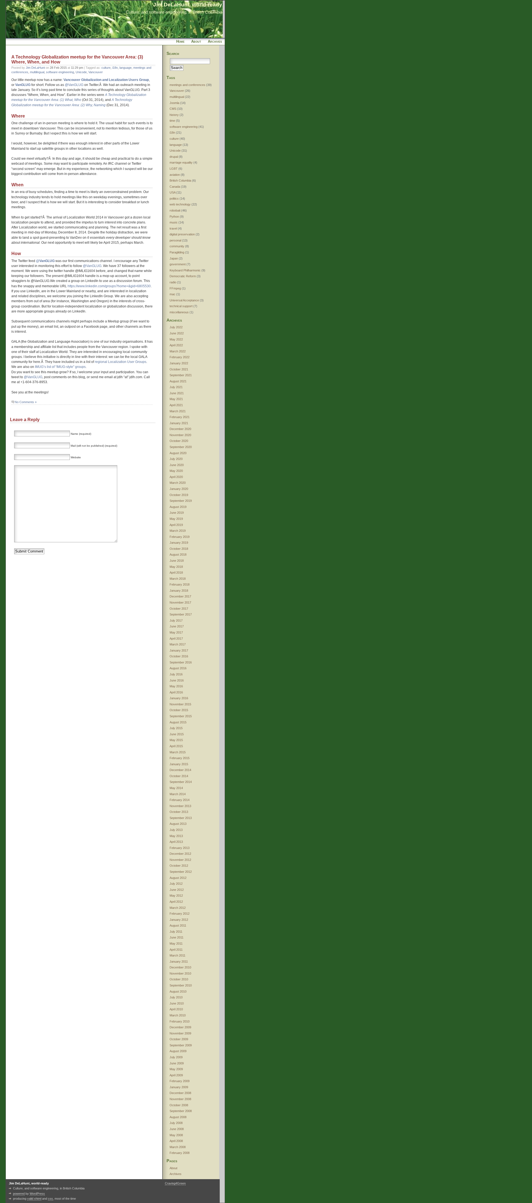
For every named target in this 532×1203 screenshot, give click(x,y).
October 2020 (179, 440)
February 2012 (180, 913)
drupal (174, 156)
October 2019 (179, 495)
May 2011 (176, 943)
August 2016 (178, 668)
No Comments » (26, 402)
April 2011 (176, 949)
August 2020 (178, 453)
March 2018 (178, 578)
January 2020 (179, 488)
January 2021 (179, 423)
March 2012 (178, 907)
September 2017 (181, 614)
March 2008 (178, 1147)
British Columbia (180, 180)
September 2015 (181, 716)
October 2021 (179, 369)
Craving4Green (175, 1183)
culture (106, 67)
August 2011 (178, 925)
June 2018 (177, 560)
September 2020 (181, 447)
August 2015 (178, 722)
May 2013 (176, 836)
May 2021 (176, 399)
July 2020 (176, 459)
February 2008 (180, 1152)
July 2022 (176, 327)
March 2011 (177, 955)
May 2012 (176, 895)
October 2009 (179, 1039)
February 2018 (180, 584)
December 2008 (180, 1093)
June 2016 (177, 680)
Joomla (174, 103)
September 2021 (181, 375)
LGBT (174, 168)
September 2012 (181, 871)
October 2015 (179, 710)
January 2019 (179, 542)
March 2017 (178, 644)
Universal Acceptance (184, 300)
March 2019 (178, 530)
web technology (180, 204)
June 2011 (176, 937)
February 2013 (180, 848)
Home (180, 41)
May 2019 (176, 518)
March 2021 (178, 411)
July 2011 (176, 931)
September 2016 (181, 662)
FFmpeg (175, 288)
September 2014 (181, 782)
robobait (175, 210)
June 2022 (177, 333)
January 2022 (179, 363)
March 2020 (178, 482)
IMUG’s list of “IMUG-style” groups (60, 367)
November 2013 (180, 806)
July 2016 (176, 674)
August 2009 (178, 1051)
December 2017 (180, 596)
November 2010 (180, 973)
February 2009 (180, 1081)
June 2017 (177, 626)
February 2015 (180, 758)
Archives (215, 41)
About (196, 41)
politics (174, 198)
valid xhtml (34, 1198)
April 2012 (176, 901)
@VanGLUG (74, 85)
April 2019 (176, 525)
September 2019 (181, 500)
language (125, 67)
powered (19, 1193)
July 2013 (176, 829)
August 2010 (178, 991)
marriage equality (181, 162)
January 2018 (179, 590)
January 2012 (179, 919)
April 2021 (176, 405)
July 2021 (176, 387)
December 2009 (180, 1027)
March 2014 (178, 794)
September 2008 (181, 1111)
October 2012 (179, 865)
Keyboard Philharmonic (185, 270)
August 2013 (178, 823)
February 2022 (180, 357)
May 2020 (176, 470)
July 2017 (176, 620)
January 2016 (179, 698)
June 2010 (177, 1003)
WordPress (37, 1193)
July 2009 (176, 1057)
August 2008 (178, 1117)
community (177, 246)
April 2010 (176, 1009)
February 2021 (180, 417)
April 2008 (176, 1141)
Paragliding (177, 252)
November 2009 (180, 1033)
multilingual (37, 72)
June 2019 (177, 512)
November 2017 (180, 602)
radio (173, 282)
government (178, 264)
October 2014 (179, 776)
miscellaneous (179, 312)
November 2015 (180, 704)
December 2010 (180, 967)
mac (172, 294)
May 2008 (176, 1135)
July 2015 (176, 728)
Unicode (81, 72)
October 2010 (179, 979)
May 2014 (176, 788)
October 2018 (179, 548)
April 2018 (176, 572)
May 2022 (176, 339)
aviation (175, 174)
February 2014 (180, 800)
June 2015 (177, 734)
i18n (115, 67)
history (174, 114)
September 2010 (181, 985)
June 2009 (177, 1063)
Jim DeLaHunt (35, 67)
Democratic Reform (183, 276)
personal (175, 240)
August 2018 (178, 554)
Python (174, 216)
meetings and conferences (187, 85)
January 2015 (179, 764)
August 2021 (178, 381)
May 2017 (176, 632)
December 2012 (180, 853)
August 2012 (178, 877)
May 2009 (176, 1069)
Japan (174, 258)
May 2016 (176, 686)
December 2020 (180, 429)
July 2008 (176, 1123)
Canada (175, 186)
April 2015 (176, 746)
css (50, 1198)
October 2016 (179, 656)
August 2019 (178, 506)
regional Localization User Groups (120, 362)
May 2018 (176, 566)
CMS (173, 108)
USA (172, 192)
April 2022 (176, 345)
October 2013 (179, 811)
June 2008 (177, 1129)
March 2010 (178, 1015)
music (174, 222)
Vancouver (95, 72)
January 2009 (179, 1087)
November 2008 (180, 1099)
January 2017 (179, 650)
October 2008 (179, 1105)
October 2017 (179, 608)
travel (173, 228)
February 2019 (180, 536)
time (172, 120)
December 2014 (180, 770)
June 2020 (177, 465)
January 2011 (179, 961)
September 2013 (181, 818)
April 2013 (176, 841)
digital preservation (182, 234)
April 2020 (176, 477)
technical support (181, 306)
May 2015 (176, 740)
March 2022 (178, 351)
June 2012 (177, 889)
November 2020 (180, 435)
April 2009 (176, 1075)
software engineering (60, 72)
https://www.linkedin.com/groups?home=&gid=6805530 (109, 286)
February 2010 (180, 1021)
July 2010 (176, 997)
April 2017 (176, 638)
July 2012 (176, 883)
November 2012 (180, 859)
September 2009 (181, 1045)
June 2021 (177, 393)
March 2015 (178, 752)
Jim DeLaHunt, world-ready (187, 4)
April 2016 (176, 692)
